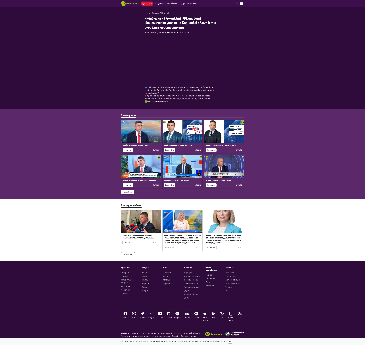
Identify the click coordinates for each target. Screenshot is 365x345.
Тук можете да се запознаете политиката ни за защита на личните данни (146, 336)
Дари (183, 3)
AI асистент (125, 290)
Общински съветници (192, 294)
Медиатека (165, 13)
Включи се (175, 3)
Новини (144, 276)
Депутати (187, 291)
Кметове (187, 298)
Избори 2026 (147, 3)
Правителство (210, 278)
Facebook (172, 32)
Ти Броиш (124, 293)
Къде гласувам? (126, 286)
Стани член (229, 272)
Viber (188, 32)
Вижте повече (128, 150)
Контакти (167, 272)
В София (208, 282)
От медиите (128, 115)
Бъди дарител (230, 276)
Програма (124, 276)
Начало (147, 13)
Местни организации (191, 287)
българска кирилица (188, 336)
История (166, 276)
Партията (188, 268)
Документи (167, 283)
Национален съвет (191, 280)
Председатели (189, 272)
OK (230, 342)
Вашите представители (211, 269)
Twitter (181, 32)
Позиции (145, 280)
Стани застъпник (232, 283)
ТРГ (226, 291)
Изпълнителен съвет (192, 276)
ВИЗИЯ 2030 (167, 280)
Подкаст (145, 287)
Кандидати (125, 272)
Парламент (209, 275)
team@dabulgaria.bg (193, 333)
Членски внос (192, 3)
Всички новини (128, 254)
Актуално (159, 3)
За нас (167, 3)
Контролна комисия (191, 283)
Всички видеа (128, 192)
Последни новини (131, 205)
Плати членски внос (233, 280)
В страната (209, 286)
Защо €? (145, 272)
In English (145, 291)
